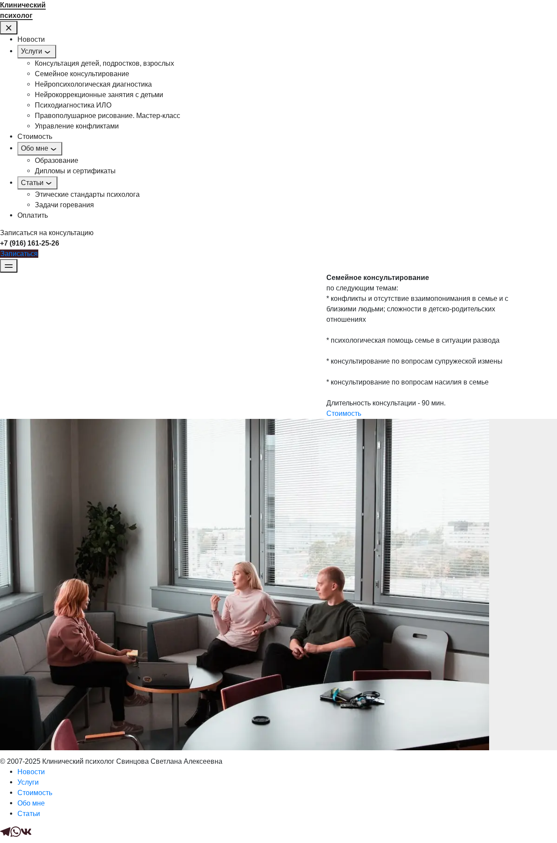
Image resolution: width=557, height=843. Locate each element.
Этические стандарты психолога (87, 194)
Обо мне (34, 148)
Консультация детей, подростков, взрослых (104, 63)
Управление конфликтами (77, 126)
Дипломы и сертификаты (75, 171)
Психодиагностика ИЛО (73, 105)
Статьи (32, 182)
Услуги (31, 51)
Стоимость (34, 136)
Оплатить (32, 215)
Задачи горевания (64, 205)
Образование (56, 160)
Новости (31, 39)
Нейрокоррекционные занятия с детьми (99, 94)
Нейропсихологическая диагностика (93, 84)
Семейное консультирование (82, 74)
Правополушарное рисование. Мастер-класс (107, 115)
